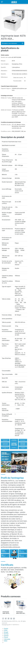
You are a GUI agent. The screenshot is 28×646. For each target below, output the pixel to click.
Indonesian (7, 639)
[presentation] (2, 607)
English (6, 628)
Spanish (6, 635)
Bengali (6, 632)
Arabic (6, 630)
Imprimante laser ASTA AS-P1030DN (7, 613)
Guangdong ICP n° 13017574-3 (10, 624)
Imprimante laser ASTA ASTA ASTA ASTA (19, 614)
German (6, 634)
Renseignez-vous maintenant (9, 43)
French (6, 637)
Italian (5, 641)
